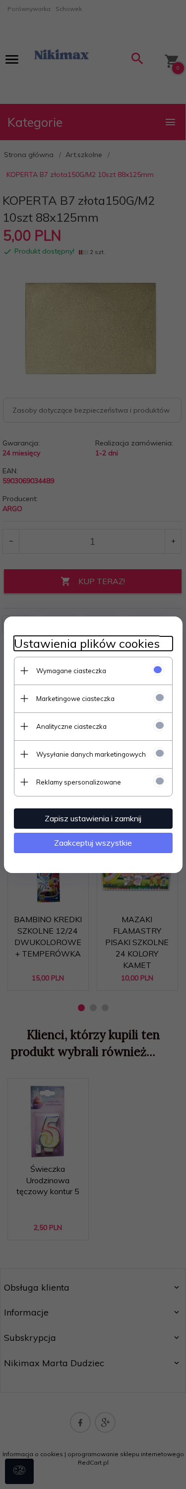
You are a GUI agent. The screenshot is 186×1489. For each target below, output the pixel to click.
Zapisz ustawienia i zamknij (93, 818)
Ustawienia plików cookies (87, 643)
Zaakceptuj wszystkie (93, 843)
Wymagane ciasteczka (71, 671)
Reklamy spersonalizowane (78, 782)
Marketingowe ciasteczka (75, 698)
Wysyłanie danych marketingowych (91, 754)
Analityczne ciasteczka (71, 726)
